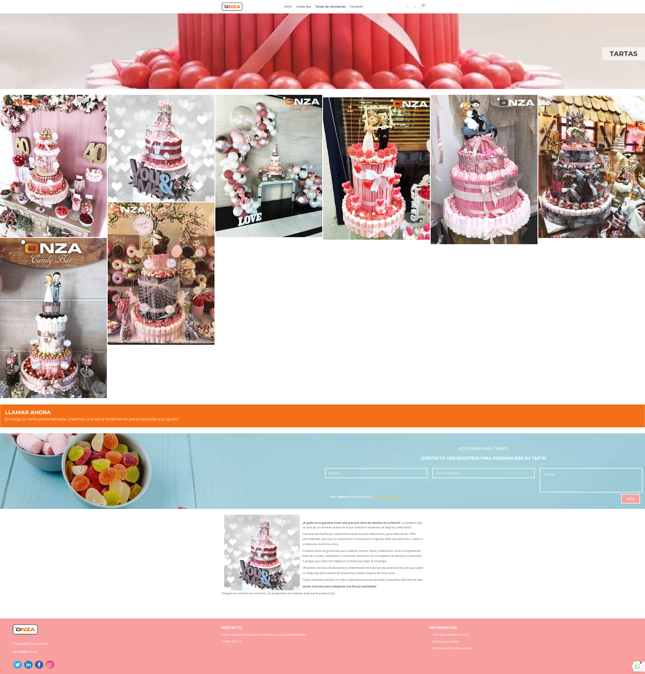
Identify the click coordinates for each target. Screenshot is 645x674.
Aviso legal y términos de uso (450, 634)
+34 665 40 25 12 (231, 641)
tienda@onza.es (25, 651)
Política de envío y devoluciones (452, 648)
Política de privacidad (445, 641)
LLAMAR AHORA (28, 412)
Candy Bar (303, 6)
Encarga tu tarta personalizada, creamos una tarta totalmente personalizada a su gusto (91, 419)
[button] (637, 666)
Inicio (288, 6)
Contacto (356, 6)
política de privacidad (386, 496)
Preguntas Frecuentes (30, 643)
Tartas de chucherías (330, 6)
